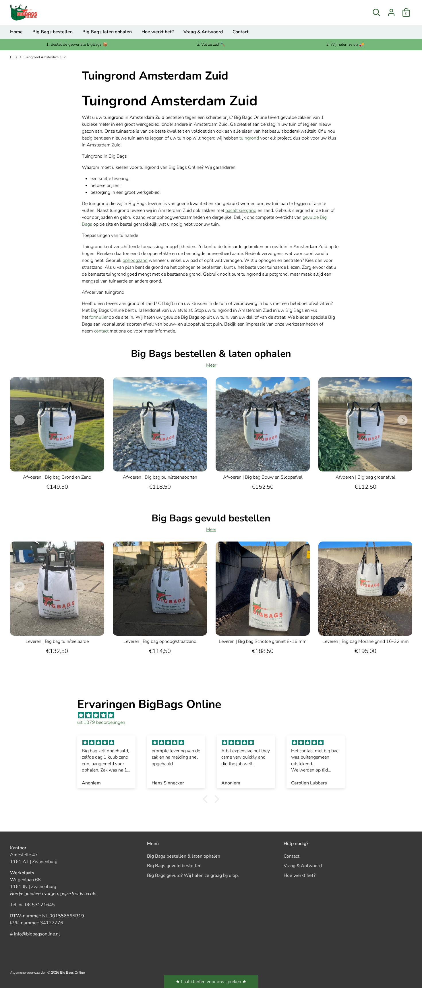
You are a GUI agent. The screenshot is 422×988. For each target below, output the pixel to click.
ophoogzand (135, 260)
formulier (98, 317)
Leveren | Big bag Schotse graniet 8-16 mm (263, 641)
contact (101, 331)
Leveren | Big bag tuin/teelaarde (57, 641)
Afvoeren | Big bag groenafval (365, 477)
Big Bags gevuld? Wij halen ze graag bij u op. (193, 875)
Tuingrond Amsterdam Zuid (45, 57)
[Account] (391, 12)
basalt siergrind (240, 210)
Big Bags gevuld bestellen (174, 866)
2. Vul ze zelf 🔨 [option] (211, 44)
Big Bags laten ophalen (107, 32)
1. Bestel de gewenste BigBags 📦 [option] (77, 44)
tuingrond (249, 138)
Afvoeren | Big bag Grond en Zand (57, 477)
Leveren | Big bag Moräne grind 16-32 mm (365, 641)
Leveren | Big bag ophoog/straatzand (159, 641)
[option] (52, 440)
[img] (214, 715)
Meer (211, 365)
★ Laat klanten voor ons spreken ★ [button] (211, 982)
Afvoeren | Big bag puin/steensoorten (160, 477)
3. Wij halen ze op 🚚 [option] (345, 44)
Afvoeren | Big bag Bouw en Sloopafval (263, 477)
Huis (13, 57)
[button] (207, 799)
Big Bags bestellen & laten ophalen (183, 856)
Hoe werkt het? (158, 32)
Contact (241, 32)
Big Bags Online (72, 972)
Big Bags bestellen (52, 32)
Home (16, 32)
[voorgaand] (19, 420)
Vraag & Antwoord (203, 32)
